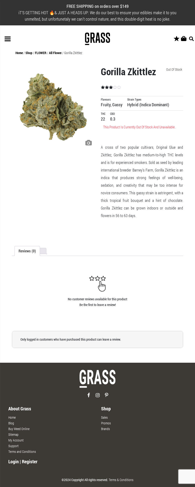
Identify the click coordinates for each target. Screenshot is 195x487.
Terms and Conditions (22, 451)
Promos (106, 423)
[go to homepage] (97, 381)
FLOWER (40, 53)
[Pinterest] (106, 397)
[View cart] (183, 39)
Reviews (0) (27, 250)
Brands (105, 429)
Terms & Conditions (121, 480)
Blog (11, 423)
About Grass (19, 408)
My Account (16, 440)
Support (13, 446)
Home (19, 53)
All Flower (55, 53)
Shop (28, 53)
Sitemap (13, 434)
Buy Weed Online (18, 429)
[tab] (27, 251)
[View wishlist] (176, 39)
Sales (104, 417)
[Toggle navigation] (7, 38)
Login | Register (22, 461)
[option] (53, 107)
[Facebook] (88, 397)
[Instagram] (97, 397)
